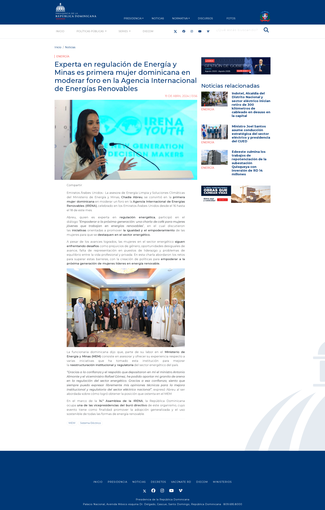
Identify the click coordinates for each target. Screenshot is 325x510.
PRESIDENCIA (133, 18)
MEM (72, 423)
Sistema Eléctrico (90, 423)
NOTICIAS (158, 18)
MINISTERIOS (222, 481)
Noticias (70, 47)
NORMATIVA (180, 18)
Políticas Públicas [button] (90, 31)
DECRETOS (158, 481)
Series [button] (123, 31)
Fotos (230, 18)
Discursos (205, 18)
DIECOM (148, 31)
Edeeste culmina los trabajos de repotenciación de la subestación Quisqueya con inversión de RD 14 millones (249, 163)
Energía (62, 56)
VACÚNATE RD (181, 481)
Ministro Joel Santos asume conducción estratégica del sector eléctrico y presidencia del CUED (251, 133)
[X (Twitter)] (175, 31)
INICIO (98, 481)
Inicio (60, 31)
